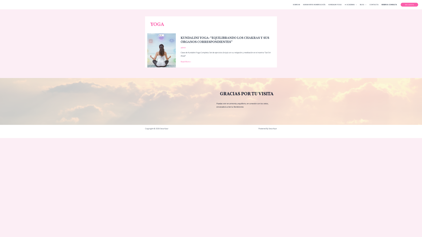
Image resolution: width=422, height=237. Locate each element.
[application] (356, 4)
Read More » (186, 61)
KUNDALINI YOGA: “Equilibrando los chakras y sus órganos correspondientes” (225, 40)
